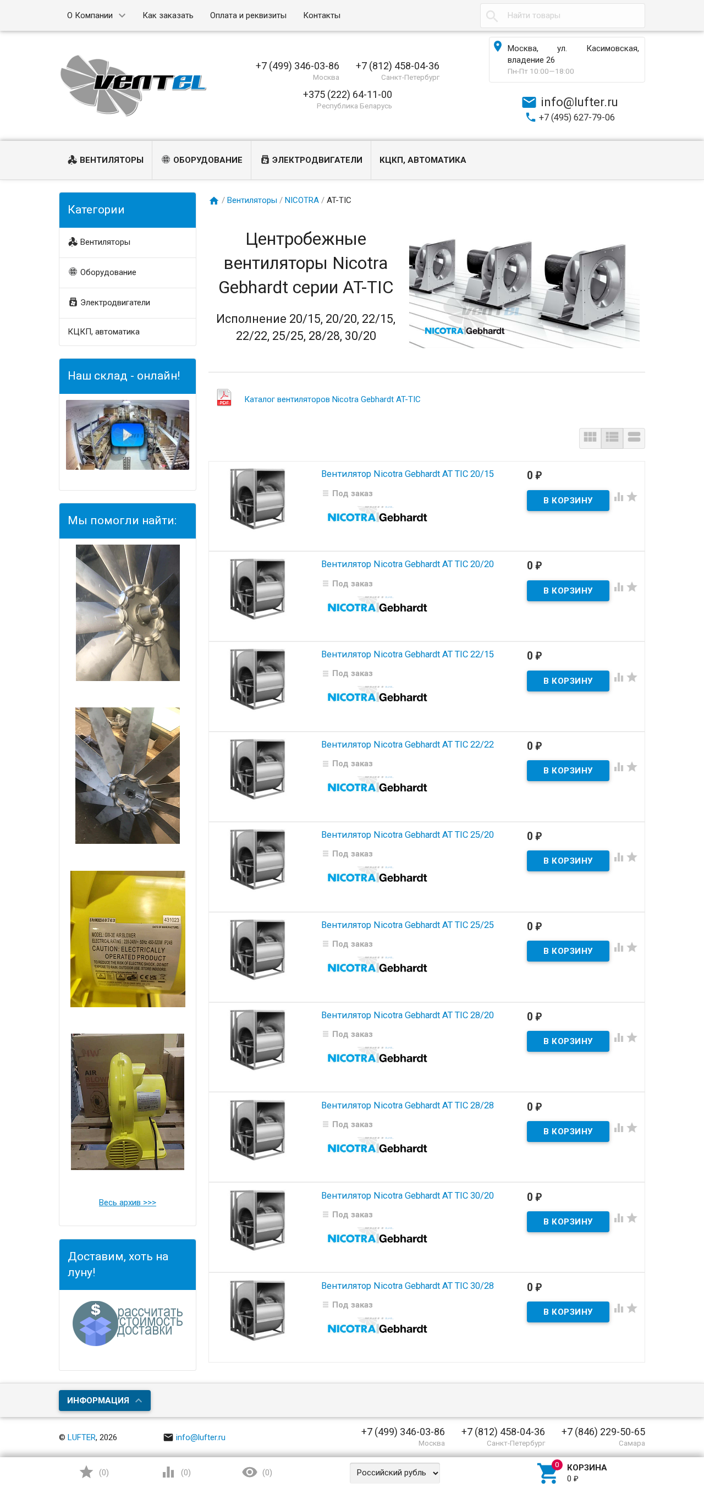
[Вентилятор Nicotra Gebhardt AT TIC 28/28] (258, 1130)
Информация (98, 1400)
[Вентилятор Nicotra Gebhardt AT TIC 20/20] (258, 589)
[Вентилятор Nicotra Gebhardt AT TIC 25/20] (258, 860)
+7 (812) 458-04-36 (397, 66)
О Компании (90, 15)
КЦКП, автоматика (423, 160)
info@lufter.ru (201, 1437)
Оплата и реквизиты (248, 15)
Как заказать (168, 15)
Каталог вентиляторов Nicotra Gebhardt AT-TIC (332, 399)
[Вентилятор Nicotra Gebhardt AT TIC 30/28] (258, 1310)
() (103, 1473)
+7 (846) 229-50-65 (603, 1431)
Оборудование (208, 160)
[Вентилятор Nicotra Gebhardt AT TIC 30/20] (258, 1220)
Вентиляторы (112, 160)
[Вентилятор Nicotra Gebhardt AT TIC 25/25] (258, 950)
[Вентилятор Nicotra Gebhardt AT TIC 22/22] (258, 770)
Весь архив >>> (127, 1202)
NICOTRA (302, 200)
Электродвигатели (317, 160)
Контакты (321, 15)
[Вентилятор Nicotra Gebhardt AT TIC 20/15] (258, 499)
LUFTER (82, 1437)
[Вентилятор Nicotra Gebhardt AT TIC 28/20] (258, 1040)
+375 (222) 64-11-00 (347, 94)
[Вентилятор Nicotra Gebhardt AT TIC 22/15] (258, 679)
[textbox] (562, 15)
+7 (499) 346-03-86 (297, 66)
